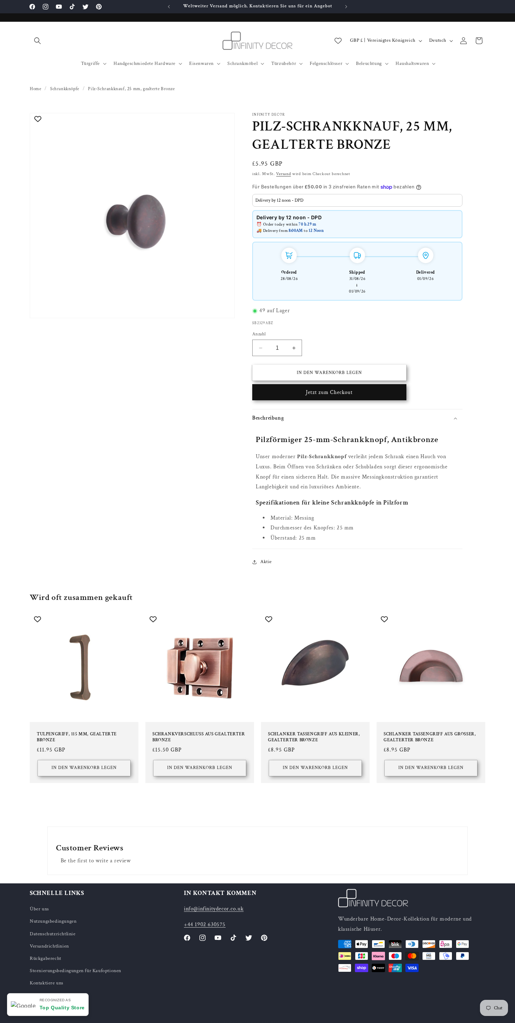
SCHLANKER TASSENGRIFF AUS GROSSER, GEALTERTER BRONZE (430, 737)
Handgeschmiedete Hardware (145, 63)
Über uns (39, 909)
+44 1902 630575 (205, 924)
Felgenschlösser (326, 63)
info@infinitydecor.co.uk (213, 908)
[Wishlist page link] (338, 40)
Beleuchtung (369, 63)
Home (35, 89)
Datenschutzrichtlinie (53, 934)
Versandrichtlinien (49, 946)
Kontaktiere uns (46, 983)
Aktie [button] (266, 562)
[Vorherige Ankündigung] (169, 6)
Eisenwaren (201, 63)
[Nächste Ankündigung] (346, 6)
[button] (37, 40)
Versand (283, 173)
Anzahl (259, 334)
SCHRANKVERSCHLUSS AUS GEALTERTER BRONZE (198, 737)
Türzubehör (283, 63)
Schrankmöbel (242, 63)
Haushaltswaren (412, 63)
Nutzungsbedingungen (53, 921)
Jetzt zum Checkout (329, 392)
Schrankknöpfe (64, 89)
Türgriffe (90, 63)
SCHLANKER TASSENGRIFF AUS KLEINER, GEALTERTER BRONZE (314, 737)
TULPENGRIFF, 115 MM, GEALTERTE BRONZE (77, 737)
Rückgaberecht (45, 958)
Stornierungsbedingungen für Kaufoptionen (75, 971)
